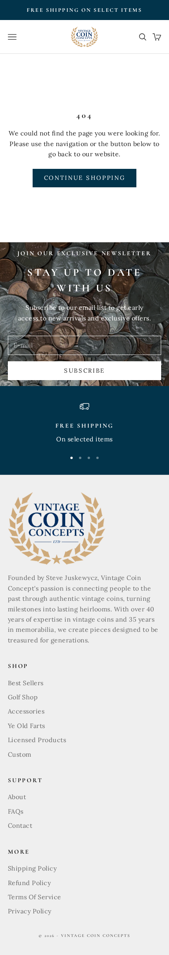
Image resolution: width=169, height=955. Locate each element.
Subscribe (84, 370)
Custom (19, 754)
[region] (84, 423)
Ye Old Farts (26, 726)
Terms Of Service (34, 897)
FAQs (16, 811)
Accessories (26, 711)
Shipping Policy (32, 868)
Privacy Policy (29, 911)
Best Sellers (26, 683)
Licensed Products (37, 740)
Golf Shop (23, 697)
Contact (20, 825)
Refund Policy (29, 883)
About (17, 797)
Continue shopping (84, 177)
